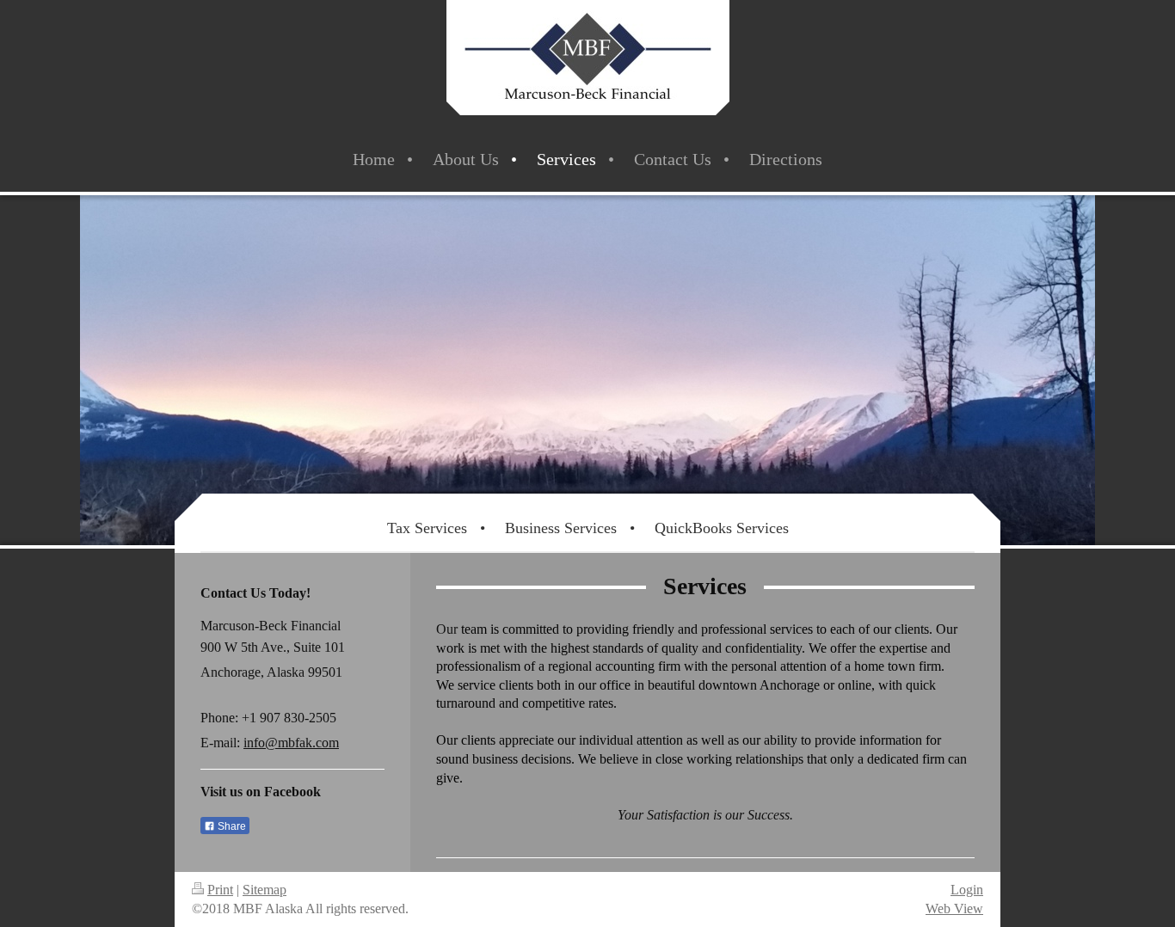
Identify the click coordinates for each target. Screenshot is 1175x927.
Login (966, 889)
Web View (954, 908)
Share (230, 826)
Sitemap (264, 889)
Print (220, 889)
